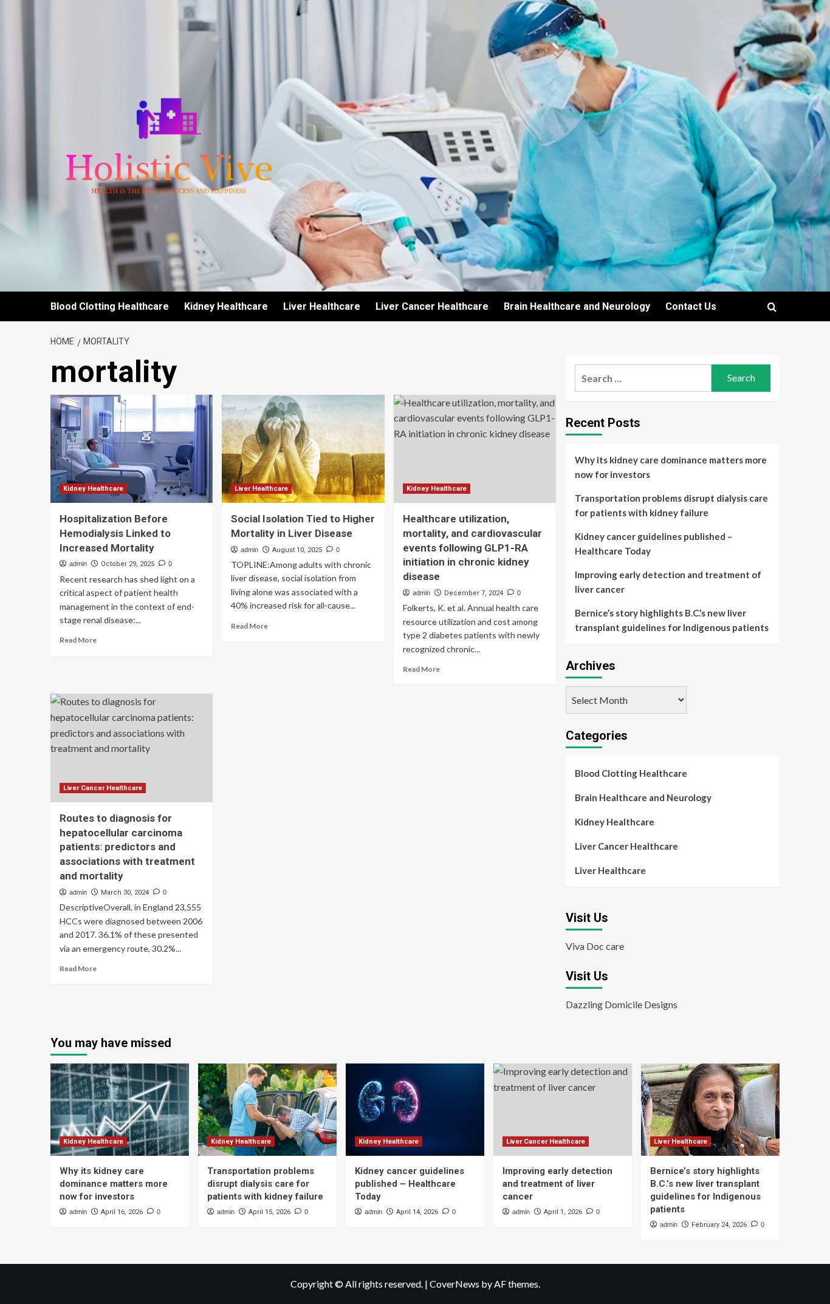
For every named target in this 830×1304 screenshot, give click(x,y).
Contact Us (690, 306)
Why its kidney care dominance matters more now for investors (671, 467)
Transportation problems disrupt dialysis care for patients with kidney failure (671, 505)
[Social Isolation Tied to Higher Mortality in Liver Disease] (303, 449)
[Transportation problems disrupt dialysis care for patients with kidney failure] (267, 1109)
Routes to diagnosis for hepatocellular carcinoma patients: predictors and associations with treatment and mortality (127, 847)
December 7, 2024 (473, 593)
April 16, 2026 (122, 1212)
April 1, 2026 (563, 1212)
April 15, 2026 (269, 1212)
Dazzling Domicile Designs (621, 1004)
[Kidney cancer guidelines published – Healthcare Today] (415, 1109)
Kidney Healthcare (226, 306)
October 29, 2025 (127, 564)
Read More (78, 639)
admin (78, 563)
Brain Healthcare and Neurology (577, 306)
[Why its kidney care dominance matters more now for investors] (119, 1109)
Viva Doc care (595, 946)
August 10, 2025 (297, 550)
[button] (772, 307)
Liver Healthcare (321, 306)
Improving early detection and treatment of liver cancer (668, 582)
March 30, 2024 (125, 892)
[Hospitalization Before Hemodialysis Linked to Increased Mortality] (131, 449)
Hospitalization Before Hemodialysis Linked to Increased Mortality (115, 533)
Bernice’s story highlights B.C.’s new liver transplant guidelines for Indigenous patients (672, 620)
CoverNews (454, 1283)
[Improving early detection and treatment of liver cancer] (562, 1109)
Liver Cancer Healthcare (432, 306)
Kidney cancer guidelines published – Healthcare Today (653, 543)
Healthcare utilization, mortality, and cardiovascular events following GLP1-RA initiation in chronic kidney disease (472, 547)
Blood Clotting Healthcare (109, 306)
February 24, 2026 (719, 1225)
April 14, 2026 (417, 1212)
